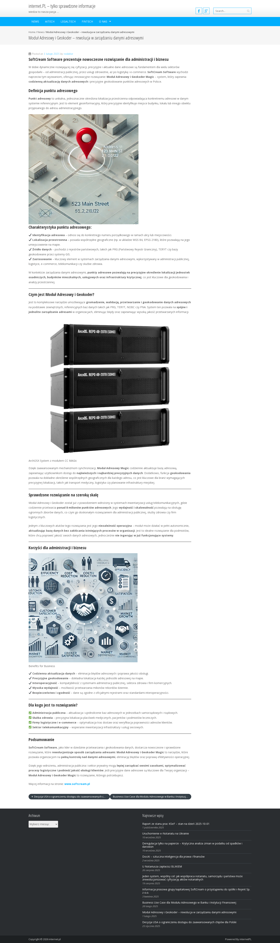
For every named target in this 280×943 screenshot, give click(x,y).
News (35, 21)
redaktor (68, 54)
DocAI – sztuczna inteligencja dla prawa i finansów (173, 856)
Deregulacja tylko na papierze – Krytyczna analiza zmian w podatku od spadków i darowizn (192, 845)
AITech (49, 21)
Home (32, 32)
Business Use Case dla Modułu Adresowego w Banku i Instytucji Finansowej (152, 796)
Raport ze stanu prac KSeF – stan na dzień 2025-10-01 (176, 824)
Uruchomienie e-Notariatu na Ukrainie (165, 833)
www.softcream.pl (77, 784)
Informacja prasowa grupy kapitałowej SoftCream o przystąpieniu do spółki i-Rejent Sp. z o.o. (196, 891)
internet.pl (55, 939)
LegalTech (68, 21)
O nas (103, 21)
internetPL (245, 939)
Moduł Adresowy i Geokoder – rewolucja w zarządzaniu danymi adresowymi (189, 912)
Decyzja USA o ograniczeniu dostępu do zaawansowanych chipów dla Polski (72, 796)
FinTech (87, 21)
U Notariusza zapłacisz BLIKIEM (162, 866)
